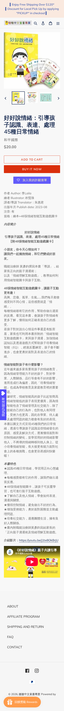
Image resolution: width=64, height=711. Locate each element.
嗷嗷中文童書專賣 (29, 694)
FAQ (10, 637)
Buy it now (32, 169)
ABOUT (12, 606)
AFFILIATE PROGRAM (23, 616)
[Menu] (58, 23)
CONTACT (14, 647)
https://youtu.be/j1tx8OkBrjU (38, 540)
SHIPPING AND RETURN (25, 627)
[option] (18, 97)
